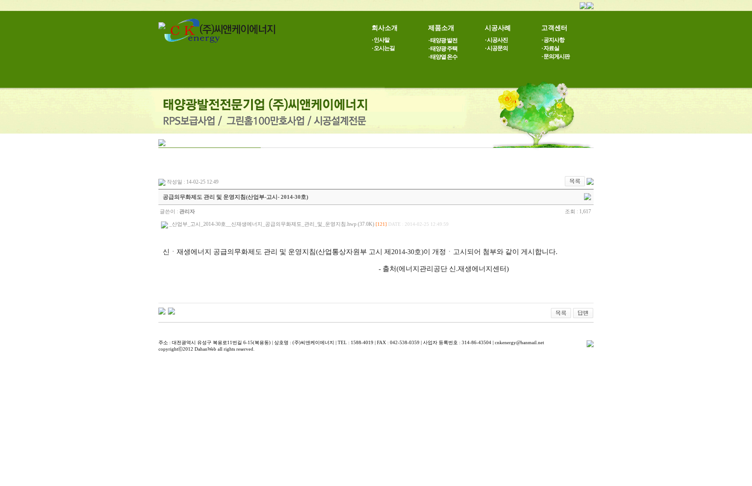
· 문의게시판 (555, 56)
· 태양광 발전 (442, 40)
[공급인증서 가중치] (161, 311)
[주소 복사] (587, 196)
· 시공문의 (496, 48)
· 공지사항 (552, 40)
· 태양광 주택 (442, 48)
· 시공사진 (496, 40)
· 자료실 (550, 48)
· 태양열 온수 (442, 57)
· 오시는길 (383, 48)
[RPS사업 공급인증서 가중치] (171, 311)
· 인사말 (380, 40)
